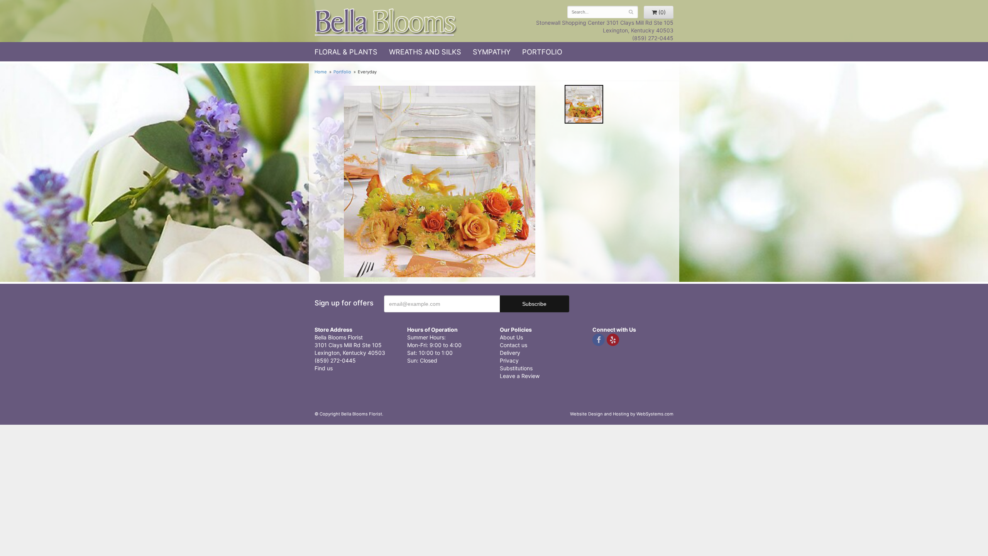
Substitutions (516, 368)
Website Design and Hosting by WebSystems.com (621, 414)
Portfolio (542, 51)
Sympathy (492, 51)
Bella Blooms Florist (386, 22)
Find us (324, 368)
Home (321, 72)
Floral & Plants (346, 51)
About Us (511, 337)
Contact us (513, 345)
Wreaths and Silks (425, 51)
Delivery (510, 352)
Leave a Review (520, 376)
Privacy (509, 360)
